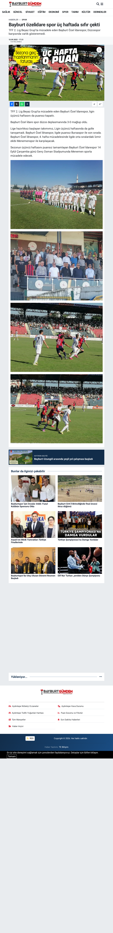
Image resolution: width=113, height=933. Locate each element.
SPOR (65, 11)
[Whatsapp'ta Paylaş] (22, 104)
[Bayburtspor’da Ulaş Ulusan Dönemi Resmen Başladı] (33, 560)
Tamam (12, 756)
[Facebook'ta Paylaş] (12, 104)
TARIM (74, 11)
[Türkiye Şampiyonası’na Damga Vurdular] (80, 524)
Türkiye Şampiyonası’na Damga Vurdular (78, 539)
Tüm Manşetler (19, 719)
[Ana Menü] (102, 4)
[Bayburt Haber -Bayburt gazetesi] (25, 4)
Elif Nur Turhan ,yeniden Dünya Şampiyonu (79, 575)
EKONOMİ (54, 11)
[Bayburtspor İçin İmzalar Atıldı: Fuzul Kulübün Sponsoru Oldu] (33, 488)
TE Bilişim (63, 747)
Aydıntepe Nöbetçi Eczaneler (25, 706)
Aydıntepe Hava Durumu (72, 706)
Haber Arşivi (17, 726)
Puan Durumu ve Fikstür (72, 713)
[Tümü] (100, 676)
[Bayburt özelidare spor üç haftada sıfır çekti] (56, 73)
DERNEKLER (99, 11)
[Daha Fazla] (27, 104)
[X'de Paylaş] (16, 104)
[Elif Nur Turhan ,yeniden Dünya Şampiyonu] (80, 560)
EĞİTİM (41, 11)
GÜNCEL (17, 11)
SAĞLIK (6, 11)
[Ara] (97, 4)
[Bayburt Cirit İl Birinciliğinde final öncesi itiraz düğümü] (80, 488)
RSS (31, 738)
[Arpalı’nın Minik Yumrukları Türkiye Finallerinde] (33, 524)
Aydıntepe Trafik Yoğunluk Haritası (28, 713)
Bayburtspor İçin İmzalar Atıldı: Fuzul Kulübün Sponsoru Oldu (29, 505)
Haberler (13, 20)
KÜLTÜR (86, 11)
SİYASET (30, 11)
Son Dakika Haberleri (70, 719)
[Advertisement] (56, 629)
